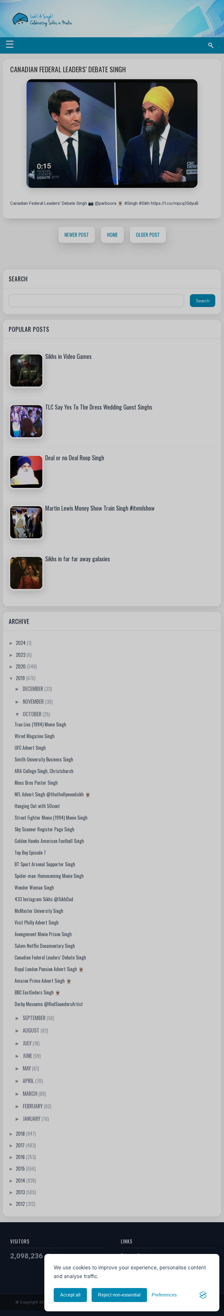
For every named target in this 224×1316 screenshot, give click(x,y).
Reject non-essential (119, 1294)
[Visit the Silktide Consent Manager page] (203, 1295)
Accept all (70, 1294)
